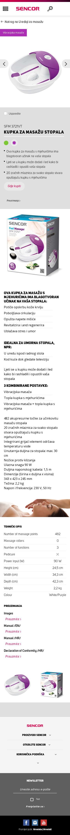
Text (38, 799)
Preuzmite (12, 619)
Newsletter (35, 780)
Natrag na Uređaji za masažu (24, 21)
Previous (4, 63)
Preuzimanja (13, 201)
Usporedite (15, 113)
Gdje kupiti (14, 186)
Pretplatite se (34, 806)
